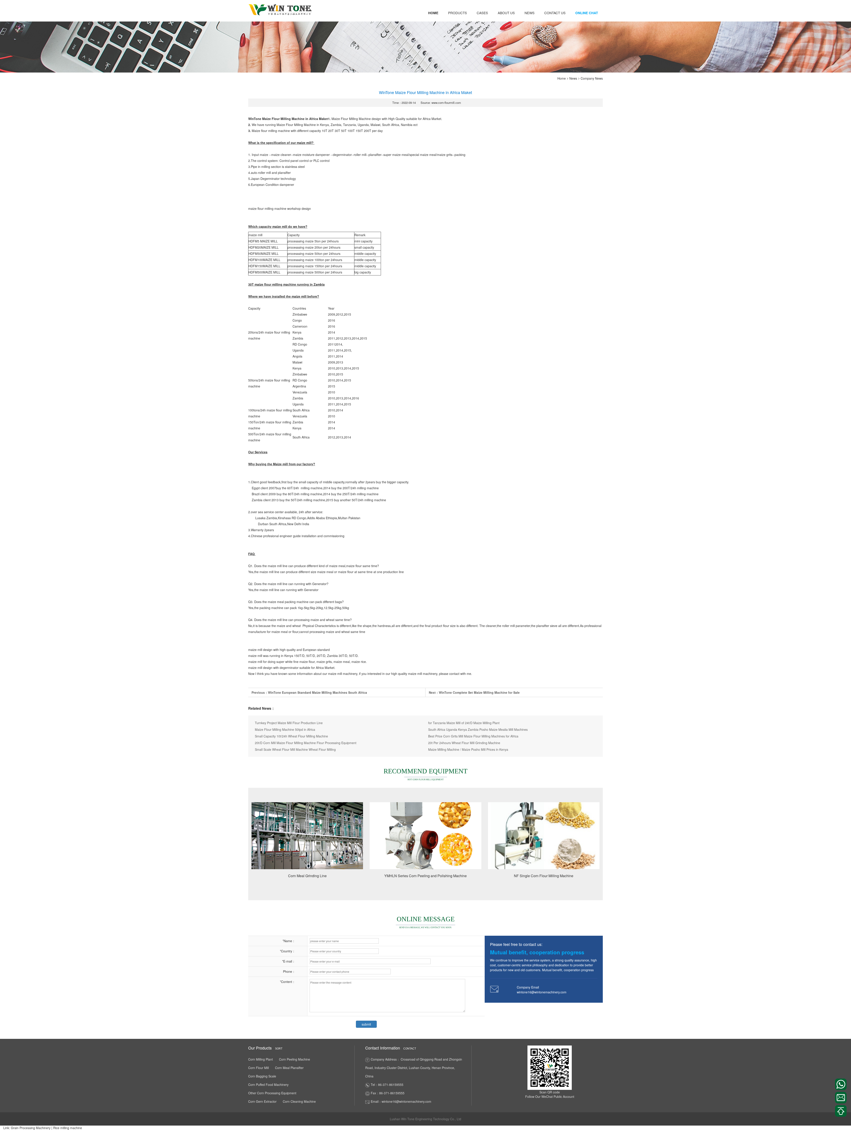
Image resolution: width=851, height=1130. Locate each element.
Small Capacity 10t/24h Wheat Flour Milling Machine (291, 736)
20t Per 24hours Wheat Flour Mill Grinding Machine (464, 743)
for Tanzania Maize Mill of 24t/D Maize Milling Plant (464, 723)
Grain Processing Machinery (31, 1128)
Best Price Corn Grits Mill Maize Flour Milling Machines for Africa (473, 736)
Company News (592, 78)
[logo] (280, 9)
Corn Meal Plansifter (289, 1067)
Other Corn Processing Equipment (272, 1093)
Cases (482, 12)
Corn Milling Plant (260, 1059)
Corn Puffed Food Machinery (268, 1084)
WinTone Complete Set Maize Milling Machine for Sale (479, 692)
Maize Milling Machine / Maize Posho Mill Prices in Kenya (468, 749)
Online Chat (586, 12)
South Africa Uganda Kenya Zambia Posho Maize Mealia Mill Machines (478, 729)
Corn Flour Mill (258, 1067)
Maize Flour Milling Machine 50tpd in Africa (285, 729)
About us (506, 12)
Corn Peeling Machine (294, 1059)
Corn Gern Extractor (262, 1101)
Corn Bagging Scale (262, 1076)
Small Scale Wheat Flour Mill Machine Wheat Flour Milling (295, 749)
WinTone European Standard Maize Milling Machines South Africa (317, 692)
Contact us (555, 12)
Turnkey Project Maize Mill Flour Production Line (289, 723)
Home (433, 12)
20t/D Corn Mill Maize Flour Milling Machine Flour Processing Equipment (305, 743)
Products (457, 12)
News (530, 12)
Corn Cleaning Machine (299, 1101)
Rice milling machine (67, 1128)
